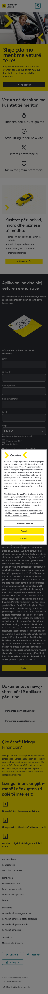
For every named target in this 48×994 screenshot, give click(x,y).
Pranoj (24, 531)
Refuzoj (24, 538)
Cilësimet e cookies (24, 523)
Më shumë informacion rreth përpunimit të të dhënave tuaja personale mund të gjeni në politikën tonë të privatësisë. (24, 513)
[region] (24, 497)
